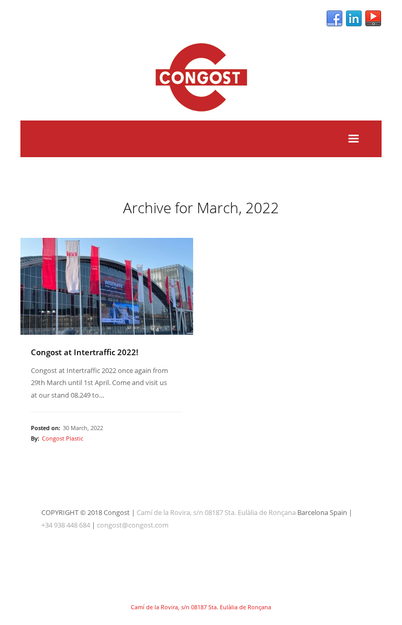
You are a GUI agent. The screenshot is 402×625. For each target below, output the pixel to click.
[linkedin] (353, 18)
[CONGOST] (201, 114)
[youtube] (373, 18)
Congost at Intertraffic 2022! (84, 352)
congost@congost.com (133, 525)
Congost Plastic (62, 438)
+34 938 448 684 (65, 525)
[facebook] (334, 18)
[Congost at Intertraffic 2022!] (106, 286)
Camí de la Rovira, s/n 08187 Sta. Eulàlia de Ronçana (216, 512)
